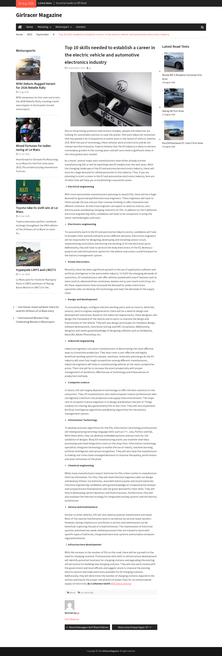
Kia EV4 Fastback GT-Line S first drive (182, 143)
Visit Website (72, 619)
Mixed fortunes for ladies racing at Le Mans (33, 148)
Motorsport (62, 27)
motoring (88, 592)
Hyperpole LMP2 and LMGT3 (36, 270)
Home (29, 27)
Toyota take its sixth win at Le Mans (37, 210)
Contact (80, 27)
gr (90, 67)
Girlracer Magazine (39, 15)
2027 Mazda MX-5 (65, 3)
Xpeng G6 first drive (173, 111)
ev (82, 592)
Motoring (43, 27)
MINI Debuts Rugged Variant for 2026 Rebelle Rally (35, 86)
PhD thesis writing (121, 583)
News (72, 592)
